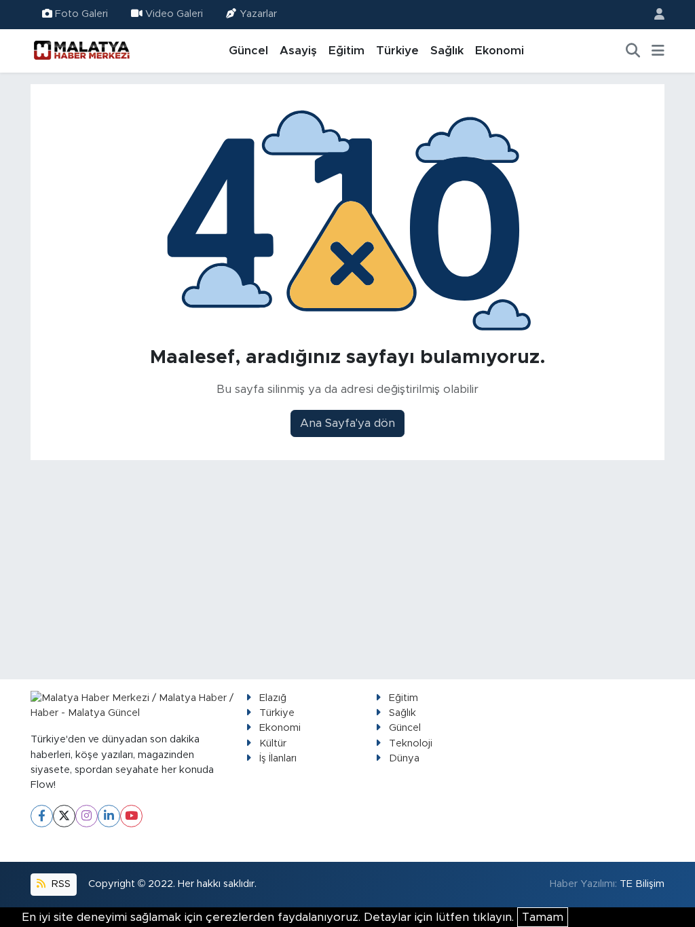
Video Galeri (174, 14)
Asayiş (298, 50)
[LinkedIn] (109, 816)
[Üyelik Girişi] (653, 14)
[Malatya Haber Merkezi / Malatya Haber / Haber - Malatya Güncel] (81, 50)
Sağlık (447, 50)
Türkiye (397, 50)
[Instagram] (86, 816)
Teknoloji (410, 743)
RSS (60, 884)
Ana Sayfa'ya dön (347, 423)
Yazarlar (258, 14)
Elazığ (272, 698)
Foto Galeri (81, 14)
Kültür (272, 743)
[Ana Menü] (658, 51)
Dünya (404, 758)
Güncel (248, 50)
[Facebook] (42, 816)
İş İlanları (278, 758)
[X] (64, 816)
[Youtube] (131, 816)
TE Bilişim (642, 884)
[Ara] (633, 51)
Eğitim (346, 50)
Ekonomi (499, 50)
